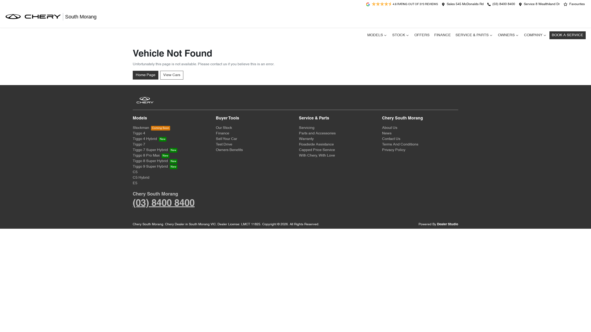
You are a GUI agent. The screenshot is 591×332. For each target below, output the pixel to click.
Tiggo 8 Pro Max (146, 155)
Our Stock (224, 128)
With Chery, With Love (317, 155)
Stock (398, 35)
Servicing (306, 128)
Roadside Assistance (316, 144)
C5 (135, 172)
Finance (442, 35)
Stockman (141, 128)
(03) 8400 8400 (503, 4)
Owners (506, 35)
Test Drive (224, 144)
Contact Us (391, 139)
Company (533, 35)
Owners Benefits (229, 150)
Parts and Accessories (317, 133)
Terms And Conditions (400, 144)
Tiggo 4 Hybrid (145, 139)
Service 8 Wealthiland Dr (542, 4)
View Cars (171, 75)
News (387, 133)
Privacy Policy (393, 150)
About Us (389, 128)
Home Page (145, 75)
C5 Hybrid (141, 178)
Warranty (306, 139)
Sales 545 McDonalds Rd (465, 4)
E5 (135, 183)
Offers (422, 35)
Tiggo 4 (139, 133)
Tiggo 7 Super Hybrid (150, 150)
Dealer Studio (447, 224)
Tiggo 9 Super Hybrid (150, 167)
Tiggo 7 (139, 144)
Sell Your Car (226, 139)
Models (375, 35)
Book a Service (567, 35)
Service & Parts (472, 35)
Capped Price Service (317, 150)
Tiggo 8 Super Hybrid (150, 161)
